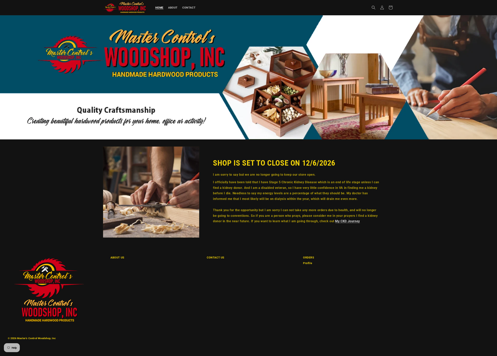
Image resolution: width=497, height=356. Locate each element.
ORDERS (308, 257)
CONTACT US (215, 257)
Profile (307, 263)
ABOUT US (117, 257)
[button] (373, 7)
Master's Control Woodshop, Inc (36, 338)
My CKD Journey (347, 221)
